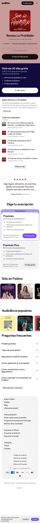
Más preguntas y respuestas (12, 388)
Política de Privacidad (20, 464)
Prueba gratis (27, 3)
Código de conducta (19, 455)
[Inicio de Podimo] (6, 3)
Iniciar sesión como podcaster (15, 418)
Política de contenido (20, 458)
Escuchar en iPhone (11, 430)
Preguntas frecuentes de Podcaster (17, 421)
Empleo (7, 402)
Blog (6, 405)
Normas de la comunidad (13, 424)
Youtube (7, 449)
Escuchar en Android (12, 433)
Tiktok (6, 446)
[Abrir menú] (36, 3)
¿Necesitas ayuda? (11, 408)
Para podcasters (10, 415)
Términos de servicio (20, 461)
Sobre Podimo (9, 399)
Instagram (8, 443)
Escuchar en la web (11, 436)
